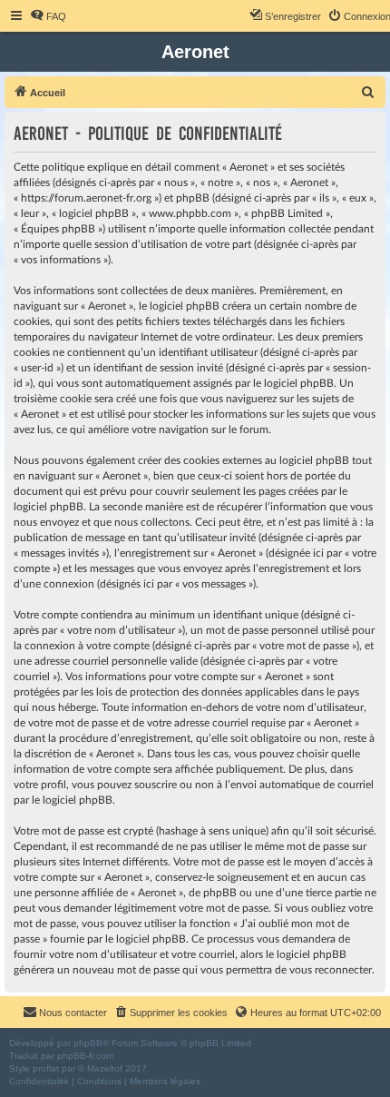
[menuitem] (48, 16)
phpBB (87, 1043)
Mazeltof (104, 1068)
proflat (46, 1068)
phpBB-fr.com (85, 1056)
